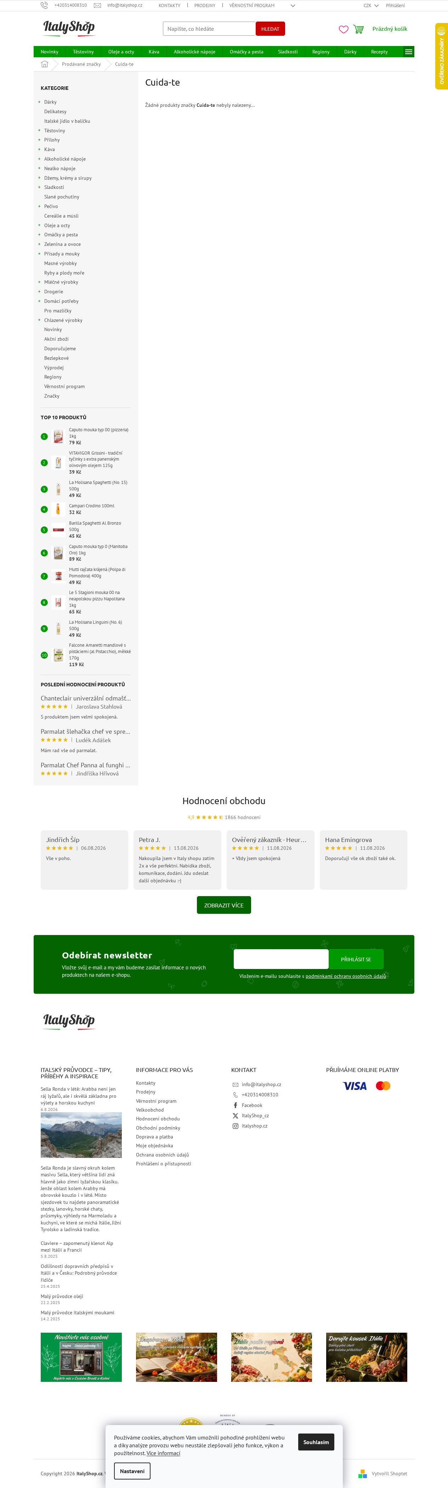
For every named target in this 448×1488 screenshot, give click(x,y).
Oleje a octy (57, 225)
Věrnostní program (251, 5)
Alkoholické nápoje (65, 159)
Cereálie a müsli (61, 216)
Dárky (50, 102)
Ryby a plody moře (64, 273)
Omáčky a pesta (61, 234)
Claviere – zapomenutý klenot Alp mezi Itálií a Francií (77, 1246)
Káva (49, 149)
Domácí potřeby (61, 301)
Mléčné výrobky (61, 282)
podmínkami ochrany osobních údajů (346, 976)
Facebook (252, 1105)
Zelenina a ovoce (62, 244)
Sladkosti (54, 187)
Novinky (53, 329)
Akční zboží (56, 339)
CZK (368, 5)
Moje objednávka (154, 1145)
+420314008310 (260, 1094)
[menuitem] (50, 51)
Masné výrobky (60, 263)
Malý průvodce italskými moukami (77, 1312)
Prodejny (204, 5)
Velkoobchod (150, 1110)
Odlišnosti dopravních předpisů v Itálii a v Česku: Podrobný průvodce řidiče (79, 1273)
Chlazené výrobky (63, 320)
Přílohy (52, 140)
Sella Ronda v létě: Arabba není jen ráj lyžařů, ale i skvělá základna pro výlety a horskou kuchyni (79, 1096)
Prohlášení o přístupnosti (163, 1163)
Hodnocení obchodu (224, 800)
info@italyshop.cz (261, 1084)
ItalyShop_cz (255, 1115)
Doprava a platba (154, 1137)
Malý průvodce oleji (62, 1296)
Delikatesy (55, 111)
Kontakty (169, 5)
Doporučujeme (60, 348)
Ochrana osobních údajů (162, 1155)
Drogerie (53, 291)
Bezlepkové (56, 358)
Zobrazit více (224, 905)
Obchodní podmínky (158, 1128)
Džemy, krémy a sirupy (68, 178)
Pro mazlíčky (57, 310)
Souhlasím (316, 1442)
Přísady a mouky (62, 253)
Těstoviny (54, 130)
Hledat (270, 28)
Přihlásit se (356, 959)
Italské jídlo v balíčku (67, 121)
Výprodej (54, 367)
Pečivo (51, 206)
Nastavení (132, 1471)
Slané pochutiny (61, 197)
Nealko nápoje (59, 168)
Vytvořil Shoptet (389, 1473)
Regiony (52, 377)
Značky (51, 396)
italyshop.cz (254, 1126)
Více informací (163, 1453)
